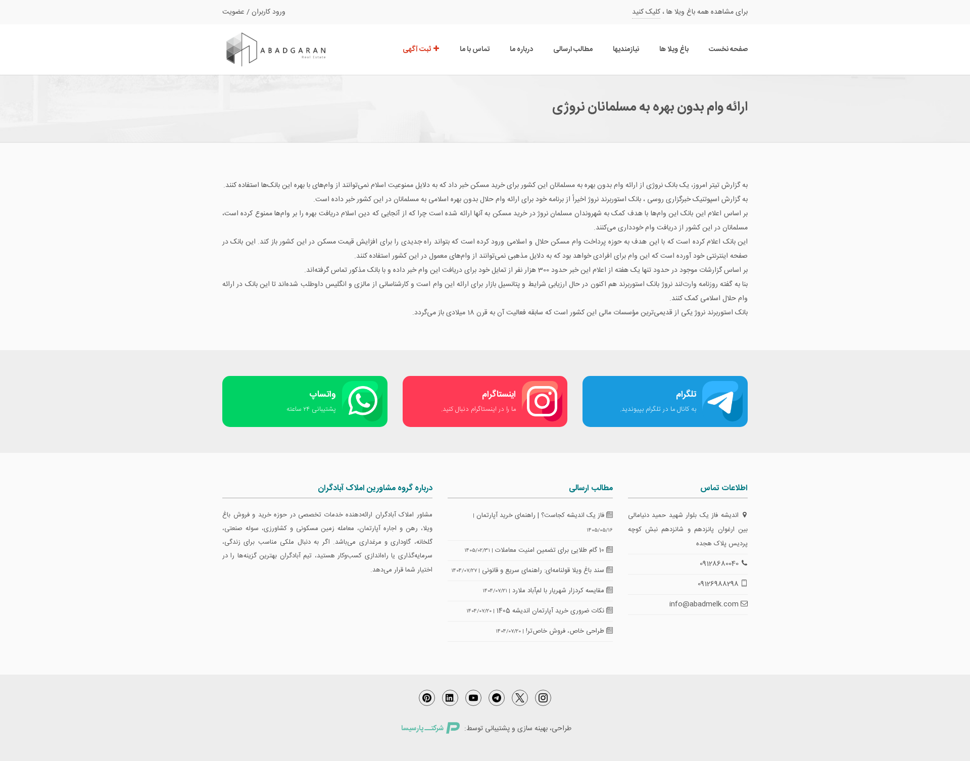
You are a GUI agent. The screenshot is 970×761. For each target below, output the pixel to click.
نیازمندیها (626, 49)
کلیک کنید (646, 12)
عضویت (233, 12)
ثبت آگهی (417, 49)
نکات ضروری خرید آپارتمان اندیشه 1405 (551, 610)
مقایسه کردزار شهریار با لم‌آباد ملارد (559, 590)
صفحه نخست (728, 49)
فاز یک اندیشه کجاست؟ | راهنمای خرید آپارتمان (541, 515)
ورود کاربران (268, 12)
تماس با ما (475, 49)
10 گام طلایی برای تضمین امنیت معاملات (550, 550)
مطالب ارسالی (573, 49)
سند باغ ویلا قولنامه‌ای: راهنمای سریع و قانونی (544, 570)
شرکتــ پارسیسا (422, 729)
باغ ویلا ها (674, 49)
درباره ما (521, 49)
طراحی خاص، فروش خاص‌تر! (566, 631)
